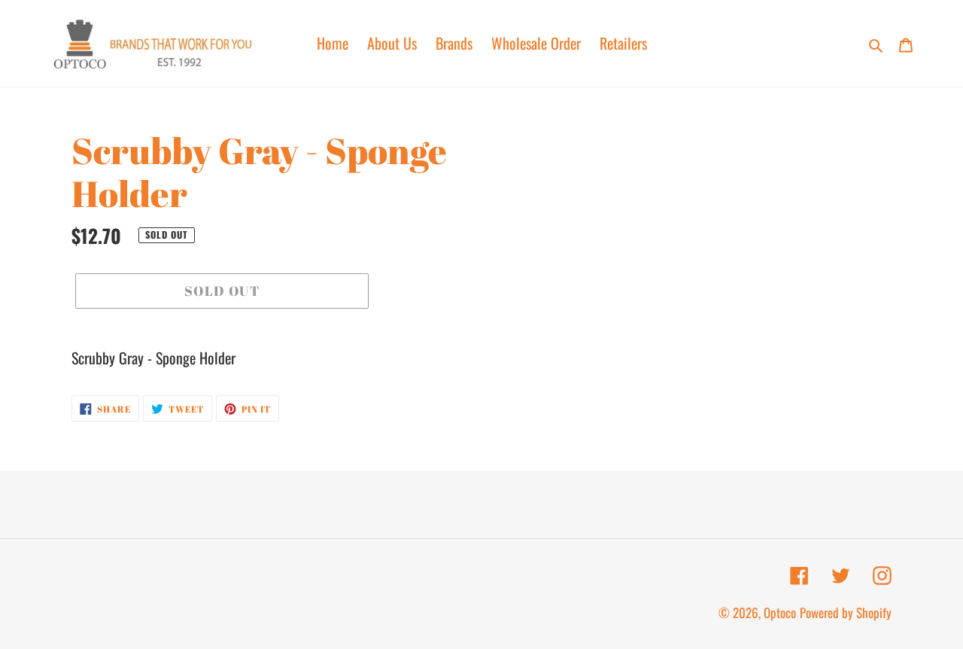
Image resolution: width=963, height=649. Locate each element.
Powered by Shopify (846, 612)
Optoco (780, 612)
